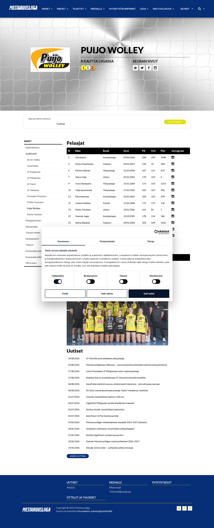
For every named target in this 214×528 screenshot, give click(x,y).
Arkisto (71, 487)
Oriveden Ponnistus (36, 196)
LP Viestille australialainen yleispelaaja (105, 358)
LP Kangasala (33, 171)
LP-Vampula (33, 190)
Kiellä (65, 293)
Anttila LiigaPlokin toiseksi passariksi (104, 435)
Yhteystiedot (162, 482)
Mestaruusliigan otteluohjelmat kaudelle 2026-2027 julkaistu (116, 422)
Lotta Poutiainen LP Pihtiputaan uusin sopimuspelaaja (112, 371)
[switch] (90, 281)
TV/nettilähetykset (120, 491)
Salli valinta (107, 293)
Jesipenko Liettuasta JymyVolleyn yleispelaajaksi (110, 428)
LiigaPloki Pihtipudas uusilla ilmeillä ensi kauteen (110, 403)
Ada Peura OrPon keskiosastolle (102, 415)
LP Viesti (31, 184)
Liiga (143, 8)
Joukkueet (31, 153)
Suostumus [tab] (63, 241)
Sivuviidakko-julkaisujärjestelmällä (94, 511)
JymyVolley (32, 165)
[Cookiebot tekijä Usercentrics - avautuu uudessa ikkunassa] (156, 232)
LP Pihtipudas (34, 177)
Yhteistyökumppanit (122, 8)
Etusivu (18, 8)
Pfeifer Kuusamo (35, 202)
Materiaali (115, 487)
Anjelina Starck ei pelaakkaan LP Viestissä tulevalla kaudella (115, 377)
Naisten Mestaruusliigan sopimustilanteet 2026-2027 (112, 441)
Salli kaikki (149, 293)
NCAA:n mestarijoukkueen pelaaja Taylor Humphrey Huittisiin (117, 390)
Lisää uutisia (78, 456)
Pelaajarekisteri (33, 220)
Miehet (61, 8)
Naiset (46, 8)
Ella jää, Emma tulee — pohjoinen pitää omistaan (109, 447)
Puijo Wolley (33, 208)
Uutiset (33, 8)
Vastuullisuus (162, 8)
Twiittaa (60, 123)
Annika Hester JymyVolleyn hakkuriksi (105, 409)
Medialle (96, 8)
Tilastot (78, 8)
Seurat (185, 8)
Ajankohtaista (32, 147)
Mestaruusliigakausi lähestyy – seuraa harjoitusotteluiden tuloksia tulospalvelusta (126, 364)
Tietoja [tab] (150, 241)
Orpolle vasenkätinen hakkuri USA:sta (105, 396)
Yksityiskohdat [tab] (107, 241)
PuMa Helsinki (34, 214)
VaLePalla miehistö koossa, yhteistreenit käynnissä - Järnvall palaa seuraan (123, 384)
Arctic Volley (33, 159)
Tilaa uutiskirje (175, 121)
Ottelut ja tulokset (81, 497)
